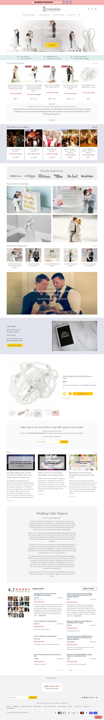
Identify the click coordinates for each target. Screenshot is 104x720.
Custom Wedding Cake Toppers (52, 265)
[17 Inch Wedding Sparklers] (15, 138)
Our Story (52, 120)
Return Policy (37, 706)
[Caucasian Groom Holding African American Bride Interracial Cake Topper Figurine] (34, 74)
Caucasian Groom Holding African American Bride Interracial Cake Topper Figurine (34, 88)
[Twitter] (82, 697)
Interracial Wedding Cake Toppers (33, 265)
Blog (8, 452)
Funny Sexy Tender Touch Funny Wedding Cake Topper (70, 87)
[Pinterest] (91, 697)
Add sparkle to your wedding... (18, 127)
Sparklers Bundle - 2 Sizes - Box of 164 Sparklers (70, 151)
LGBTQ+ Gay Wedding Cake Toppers (89, 265)
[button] (15, 94)
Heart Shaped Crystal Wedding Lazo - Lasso (88, 86)
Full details (66, 398)
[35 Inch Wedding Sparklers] (34, 138)
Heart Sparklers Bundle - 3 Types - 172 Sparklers (88, 151)
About (70, 706)
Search (9, 706)
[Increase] (70, 393)
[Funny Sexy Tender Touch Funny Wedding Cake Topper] (70, 74)
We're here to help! (15, 345)
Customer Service (25, 706)
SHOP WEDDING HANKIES (24, 43)
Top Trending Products (15, 63)
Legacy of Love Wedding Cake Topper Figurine (52, 86)
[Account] (92, 9)
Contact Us (77, 706)
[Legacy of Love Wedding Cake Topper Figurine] (52, 74)
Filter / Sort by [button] (89, 588)
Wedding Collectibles (23, 712)
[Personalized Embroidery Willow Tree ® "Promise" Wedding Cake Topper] (15, 74)
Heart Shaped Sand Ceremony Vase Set (47, 655)
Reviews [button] (38, 589)
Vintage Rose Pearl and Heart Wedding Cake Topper (45, 594)
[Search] (89, 9)
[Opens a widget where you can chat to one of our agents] (98, 717)
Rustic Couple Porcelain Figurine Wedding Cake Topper (79, 622)
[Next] (96, 36)
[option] (52, 36)
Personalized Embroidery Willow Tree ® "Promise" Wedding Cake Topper (15, 87)
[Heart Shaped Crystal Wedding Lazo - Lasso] (88, 74)
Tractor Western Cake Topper (45, 621)
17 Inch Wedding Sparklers (15, 150)
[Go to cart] (96, 9)
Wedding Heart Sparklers (52, 150)
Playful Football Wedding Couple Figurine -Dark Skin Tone (79, 655)
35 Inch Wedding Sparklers (34, 150)
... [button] (41, 615)
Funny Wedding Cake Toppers (70, 265)
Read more (10, 501)
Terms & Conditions (50, 706)
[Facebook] (84, 697)
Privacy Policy (62, 706)
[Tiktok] (94, 697)
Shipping (15, 706)
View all (94, 63)
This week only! (57, 2)
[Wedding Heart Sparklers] (52, 138)
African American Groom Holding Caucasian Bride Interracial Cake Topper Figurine (79, 595)
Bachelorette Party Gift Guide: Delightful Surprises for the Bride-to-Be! (82, 475)
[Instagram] (89, 697)
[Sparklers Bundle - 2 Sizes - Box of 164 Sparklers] (70, 138)
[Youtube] (87, 697)
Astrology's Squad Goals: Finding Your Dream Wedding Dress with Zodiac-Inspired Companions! (19, 475)
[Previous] (7, 36)
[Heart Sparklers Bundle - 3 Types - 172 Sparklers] (88, 138)
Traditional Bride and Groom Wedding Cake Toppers (15, 266)
